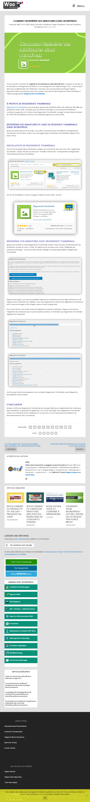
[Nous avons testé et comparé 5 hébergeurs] (55, 497)
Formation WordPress (43, 24)
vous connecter (20, 539)
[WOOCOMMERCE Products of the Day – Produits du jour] (15, 497)
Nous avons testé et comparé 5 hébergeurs (53, 510)
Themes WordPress (73, 24)
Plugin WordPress (58, 24)
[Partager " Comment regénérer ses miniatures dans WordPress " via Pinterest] (48, 427)
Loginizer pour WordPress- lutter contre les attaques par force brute (74, 514)
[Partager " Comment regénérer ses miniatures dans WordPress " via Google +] (39, 427)
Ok (45, 798)
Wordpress (39, 27)
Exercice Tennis (10, 742)
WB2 (18, 24)
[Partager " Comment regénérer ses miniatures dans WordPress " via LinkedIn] (52, 427)
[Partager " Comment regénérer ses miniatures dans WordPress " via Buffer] (57, 427)
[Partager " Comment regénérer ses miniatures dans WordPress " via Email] (65, 427)
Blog (32, 24)
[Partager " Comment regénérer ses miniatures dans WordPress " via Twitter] (35, 427)
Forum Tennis (9, 748)
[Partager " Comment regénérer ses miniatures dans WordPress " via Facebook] (30, 427)
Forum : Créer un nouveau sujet (21, 562)
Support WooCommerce (14, 737)
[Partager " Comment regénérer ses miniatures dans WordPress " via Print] (70, 427)
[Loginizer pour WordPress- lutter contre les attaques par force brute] (74, 497)
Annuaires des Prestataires (15, 726)
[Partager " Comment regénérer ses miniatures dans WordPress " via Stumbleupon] (61, 427)
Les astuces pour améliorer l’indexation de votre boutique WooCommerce (17, 685)
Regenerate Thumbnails (16, 107)
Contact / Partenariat (13, 732)
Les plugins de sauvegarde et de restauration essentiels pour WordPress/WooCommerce (18, 694)
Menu (81, 6)
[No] (87, 796)
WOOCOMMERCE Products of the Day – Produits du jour (15, 511)
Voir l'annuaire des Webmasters (21, 569)
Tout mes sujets (10, 782)
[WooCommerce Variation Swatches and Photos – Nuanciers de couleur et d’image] (35, 497)
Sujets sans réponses (13, 777)
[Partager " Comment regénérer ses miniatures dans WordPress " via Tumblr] (43, 427)
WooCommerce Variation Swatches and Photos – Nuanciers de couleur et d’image (34, 514)
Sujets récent (9, 771)
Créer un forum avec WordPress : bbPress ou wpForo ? (18, 677)
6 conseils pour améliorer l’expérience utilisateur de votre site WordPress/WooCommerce (20, 703)
